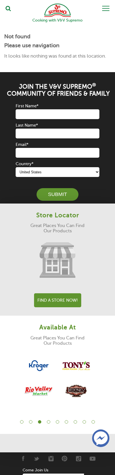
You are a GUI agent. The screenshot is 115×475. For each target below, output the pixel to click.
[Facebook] (23, 458)
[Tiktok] (79, 458)
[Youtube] (92, 458)
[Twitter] (37, 458)
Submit (57, 194)
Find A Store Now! (57, 300)
